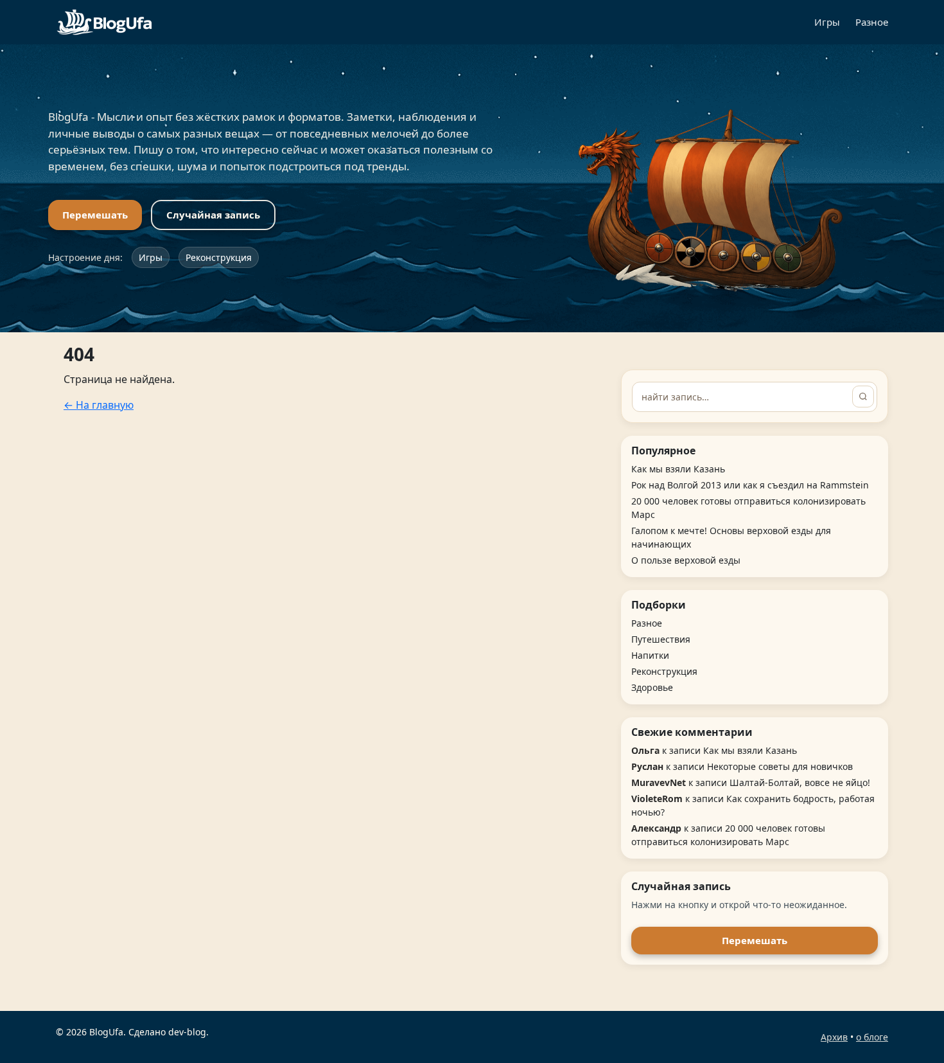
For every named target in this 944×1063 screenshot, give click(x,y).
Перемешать (95, 214)
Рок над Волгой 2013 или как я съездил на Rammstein (750, 485)
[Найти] (863, 396)
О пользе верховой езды (685, 560)
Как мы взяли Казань (678, 469)
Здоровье (652, 687)
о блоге (872, 1037)
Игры (827, 21)
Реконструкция (219, 257)
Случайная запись (213, 214)
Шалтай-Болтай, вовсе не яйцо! (800, 782)
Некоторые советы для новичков (780, 766)
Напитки (650, 655)
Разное (871, 21)
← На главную (99, 405)
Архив (834, 1037)
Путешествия (660, 639)
